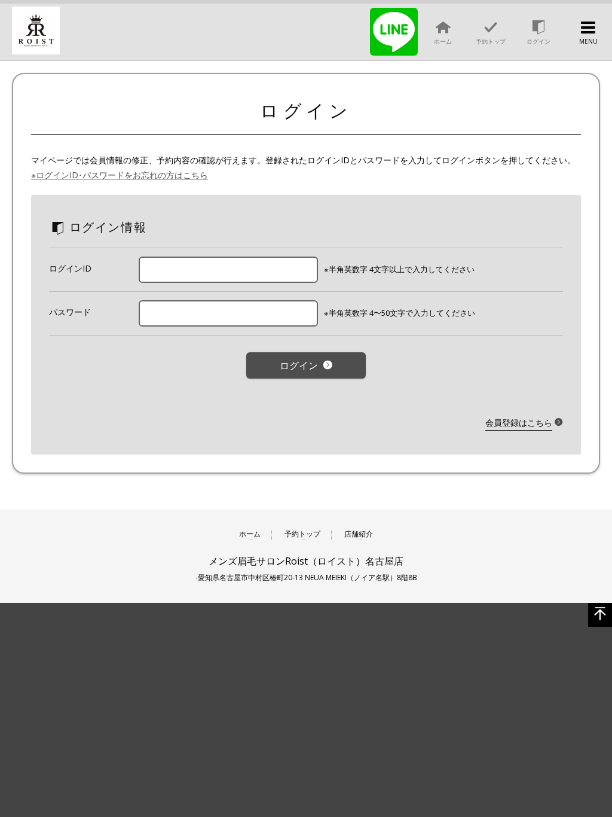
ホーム (250, 534)
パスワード (70, 312)
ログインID (70, 268)
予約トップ (302, 534)
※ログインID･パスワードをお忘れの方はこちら (119, 175)
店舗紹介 (358, 534)
